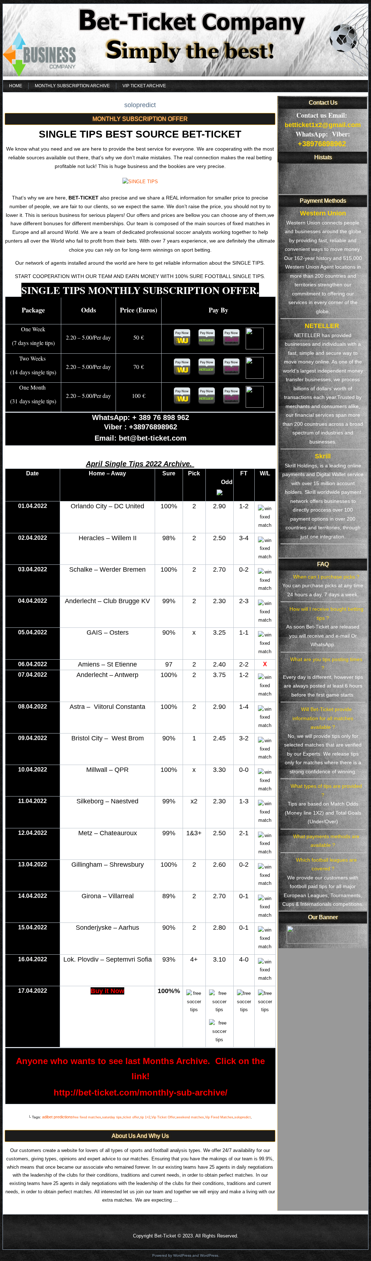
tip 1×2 (145, 1117)
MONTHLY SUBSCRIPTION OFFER (140, 119)
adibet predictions (57, 1117)
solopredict (242, 1117)
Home (15, 85)
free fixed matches (87, 1117)
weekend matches (190, 1117)
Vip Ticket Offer (163, 1117)
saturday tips (112, 1117)
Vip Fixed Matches (219, 1117)
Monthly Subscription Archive (72, 85)
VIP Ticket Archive (144, 85)
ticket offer (131, 1117)
